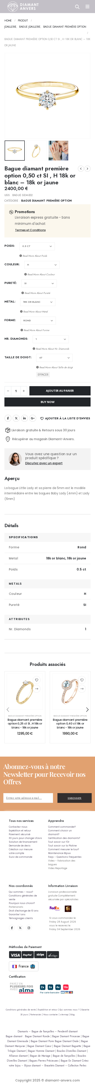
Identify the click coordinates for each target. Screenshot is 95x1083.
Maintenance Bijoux (59, 853)
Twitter (16, 418)
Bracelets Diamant (54, 1065)
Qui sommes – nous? (21, 892)
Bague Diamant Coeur (39, 1046)
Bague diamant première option (46, 201)
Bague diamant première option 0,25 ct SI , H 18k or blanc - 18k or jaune (25, 724)
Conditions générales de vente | (22, 1009)
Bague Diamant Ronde (37, 1036)
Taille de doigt (17, 357)
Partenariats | (36, 1014)
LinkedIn (24, 418)
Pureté (10, 283)
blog (72, 1014)
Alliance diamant (18, 1056)
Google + (32, 418)
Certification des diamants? (64, 838)
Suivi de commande (20, 857)
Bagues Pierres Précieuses (43, 1060)
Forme (9, 320)
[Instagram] (29, 928)
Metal (9, 301)
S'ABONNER (75, 798)
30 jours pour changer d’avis (25, 838)
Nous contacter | (51, 1014)
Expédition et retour (20, 830)
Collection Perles (77, 1065)
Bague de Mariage (40, 1056)
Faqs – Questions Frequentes (65, 857)
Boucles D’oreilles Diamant (71, 1051)
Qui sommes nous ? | (70, 1009)
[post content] (25, 691)
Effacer (43, 375)
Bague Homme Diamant (41, 1051)
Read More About (34, 256)
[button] (10, 95)
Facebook (7, 418)
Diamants (23, 1031)
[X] (20, 928)
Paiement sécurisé (19, 834)
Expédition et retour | (48, 1009)
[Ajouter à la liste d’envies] (36, 680)
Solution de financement (23, 842)
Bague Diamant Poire (42, 1041)
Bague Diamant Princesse (66, 1036)
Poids (9, 246)
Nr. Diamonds (15, 339)
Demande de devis (19, 845)
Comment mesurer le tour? (63, 849)
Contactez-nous (18, 827)
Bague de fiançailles (43, 1031)
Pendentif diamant (68, 1031)
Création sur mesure (20, 849)
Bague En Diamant (71, 1060)
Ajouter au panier (60, 391)
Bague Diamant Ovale (67, 1041)
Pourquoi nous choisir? (22, 903)
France (24, 966)
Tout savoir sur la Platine (62, 845)
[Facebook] (12, 928)
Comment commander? (62, 827)
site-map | (65, 1014)
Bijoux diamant (32, 1065)
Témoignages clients (21, 918)
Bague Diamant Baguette (67, 1046)
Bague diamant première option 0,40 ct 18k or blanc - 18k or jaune (70, 724)
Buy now (48, 402)
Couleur (11, 264)
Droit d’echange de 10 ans (23, 910)
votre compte (16, 853)
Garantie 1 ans (17, 914)
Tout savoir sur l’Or (58, 842)
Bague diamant (14, 1036)
